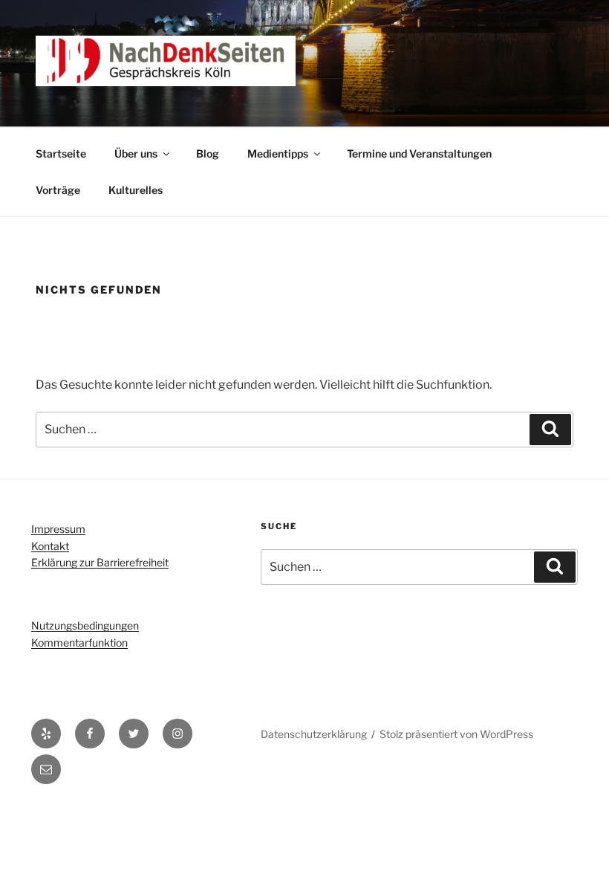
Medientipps (277, 153)
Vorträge (58, 190)
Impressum (58, 528)
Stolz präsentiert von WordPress (456, 734)
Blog (207, 153)
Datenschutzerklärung (314, 734)
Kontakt (50, 546)
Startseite (61, 153)
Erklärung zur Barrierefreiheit (100, 562)
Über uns (135, 153)
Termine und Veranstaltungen (419, 153)
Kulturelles (135, 190)
